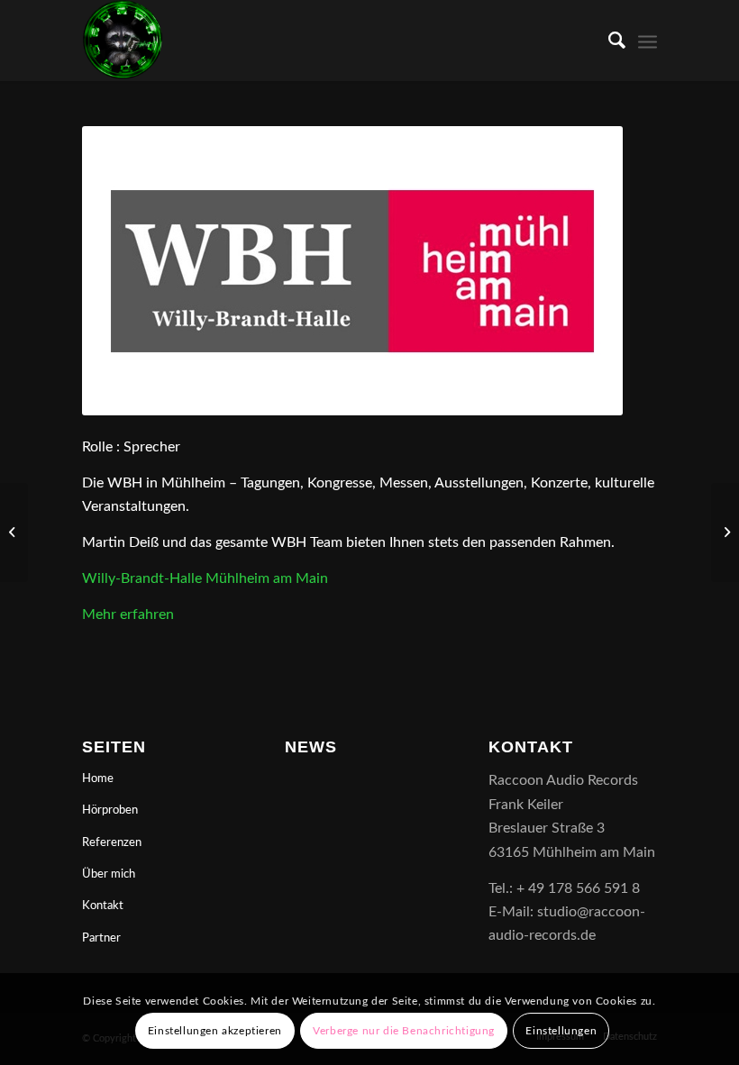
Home (98, 779)
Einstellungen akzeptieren (215, 1030)
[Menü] (647, 40)
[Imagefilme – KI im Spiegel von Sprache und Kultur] (14, 532)
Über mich (108, 874)
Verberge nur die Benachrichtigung (404, 1030)
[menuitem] (607, 40)
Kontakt (102, 906)
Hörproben (110, 810)
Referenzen (111, 843)
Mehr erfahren (128, 614)
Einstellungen (561, 1030)
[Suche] (607, 40)
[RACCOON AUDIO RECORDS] (122, 40)
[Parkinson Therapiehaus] (725, 532)
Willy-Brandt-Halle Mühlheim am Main (205, 578)
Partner (101, 938)
